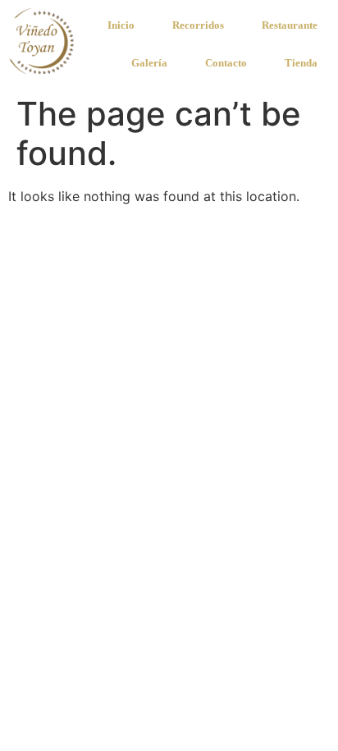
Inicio (121, 25)
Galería (149, 63)
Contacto (226, 63)
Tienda (301, 63)
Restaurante (289, 25)
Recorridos (198, 25)
